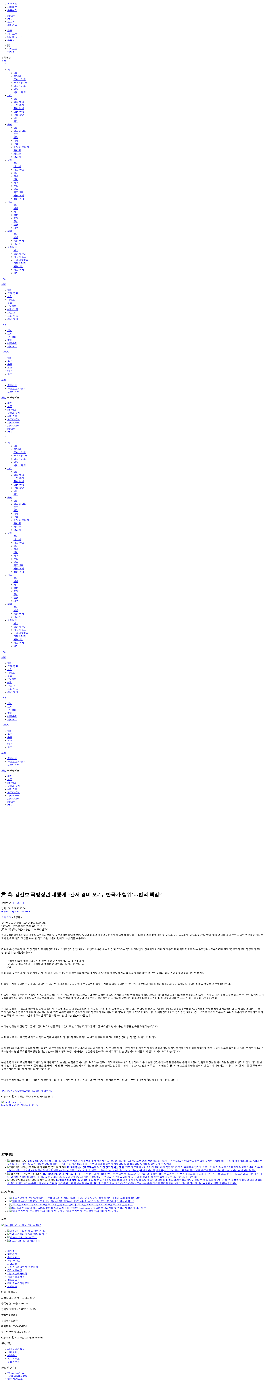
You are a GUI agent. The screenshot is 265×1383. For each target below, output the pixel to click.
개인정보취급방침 (17, 1273)
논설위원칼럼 (20, 260)
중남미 (17, 156)
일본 (15, 137)
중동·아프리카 (21, 147)
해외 (15, 121)
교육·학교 (18, 115)
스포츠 (5, 352)
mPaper (11, 16)
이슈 (3, 278)
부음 (15, 237)
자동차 (11, 312)
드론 (9, 406)
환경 (9, 403)
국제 (9, 124)
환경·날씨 (18, 108)
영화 (9, 340)
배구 (9, 370)
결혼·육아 (18, 198)
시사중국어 (13, 425)
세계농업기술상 (16, 1349)
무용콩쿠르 (13, 1362)
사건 (15, 118)
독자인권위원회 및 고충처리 (22, 1267)
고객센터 (12, 1286)
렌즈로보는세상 (16, 388)
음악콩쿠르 (13, 1358)
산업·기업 (12, 309)
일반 (15, 73)
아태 (15, 140)
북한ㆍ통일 (19, 92)
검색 (3, 60)
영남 (15, 221)
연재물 (11, 52)
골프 (9, 374)
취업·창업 (12, 319)
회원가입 (12, 25)
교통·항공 (18, 111)
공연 (15, 173)
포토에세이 (13, 392)
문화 (9, 160)
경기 (15, 211)
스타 (9, 333)
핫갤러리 (12, 385)
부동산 (11, 303)
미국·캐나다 (20, 131)
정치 (9, 69)
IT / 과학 (11, 306)
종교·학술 (18, 169)
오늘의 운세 (13, 413)
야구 (9, 361)
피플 (9, 231)
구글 (9, 30)
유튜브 (11, 40)
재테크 (11, 299)
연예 (3, 324)
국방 (15, 89)
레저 (15, 182)
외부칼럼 (18, 266)
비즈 (3, 284)
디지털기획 (18, 902)
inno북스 (12, 409)
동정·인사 (18, 240)
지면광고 (12, 1254)
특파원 (17, 150)
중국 (15, 134)
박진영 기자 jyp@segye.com (15, 911)
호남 (15, 224)
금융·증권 (12, 293)
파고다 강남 (13, 419)
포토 (3, 379)
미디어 (17, 166)
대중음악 (12, 343)
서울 (15, 208)
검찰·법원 (18, 102)
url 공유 (16, 917)
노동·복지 (18, 105)
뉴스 (3, 64)
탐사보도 (12, 48)
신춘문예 (12, 1355)
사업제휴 (12, 1264)
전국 (9, 202)
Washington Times (16, 1373)
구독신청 (12, 10)
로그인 (11, 21)
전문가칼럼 (19, 263)
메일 (9, 917)
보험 (9, 296)
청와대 (17, 76)
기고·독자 (18, 269)
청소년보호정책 (16, 1276)
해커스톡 (12, 416)
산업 (9, 682)
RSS (9, 18)
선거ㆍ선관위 (20, 82)
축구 (9, 364)
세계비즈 (12, 7)
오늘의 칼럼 (19, 253)
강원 (15, 215)
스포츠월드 (13, 4)
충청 (15, 218)
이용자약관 (13, 1280)
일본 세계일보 (15, 1378)
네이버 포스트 (15, 37)
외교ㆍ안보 (19, 85)
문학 (15, 186)
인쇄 (3, 917)
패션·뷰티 (18, 195)
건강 (15, 179)
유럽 (15, 144)
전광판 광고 (13, 1260)
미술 (15, 176)
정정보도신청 (14, 1270)
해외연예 (12, 346)
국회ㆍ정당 (19, 79)
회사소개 (12, 1251)
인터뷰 (17, 244)
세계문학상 (13, 1352)
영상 (3, 397)
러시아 (17, 153)
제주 (15, 227)
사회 (9, 95)
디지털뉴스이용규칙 (18, 1283)
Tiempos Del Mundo (17, 1376)
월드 (15, 273)
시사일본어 (13, 422)
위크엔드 (18, 192)
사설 (15, 250)
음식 (15, 189)
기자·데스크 (20, 256)
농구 (9, 367)
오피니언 (12, 247)
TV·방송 (11, 337)
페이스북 (12, 33)
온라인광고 (13, 1257)
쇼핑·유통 (12, 315)
